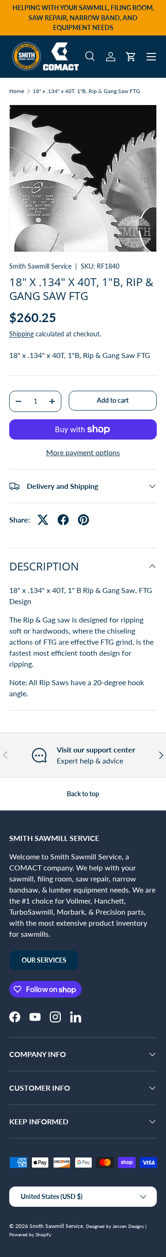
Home (16, 91)
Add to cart (113, 400)
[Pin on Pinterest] (83, 520)
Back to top (83, 794)
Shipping (21, 334)
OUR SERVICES (44, 960)
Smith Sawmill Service (40, 266)
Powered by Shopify (30, 1234)
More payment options (83, 452)
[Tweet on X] (43, 520)
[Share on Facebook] (63, 520)
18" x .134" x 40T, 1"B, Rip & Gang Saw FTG (86, 91)
